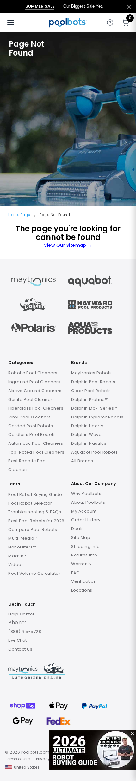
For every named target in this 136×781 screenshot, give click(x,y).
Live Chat (17, 640)
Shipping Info (85, 546)
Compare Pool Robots (32, 530)
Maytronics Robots (91, 373)
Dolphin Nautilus (88, 443)
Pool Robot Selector (30, 503)
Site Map (80, 538)
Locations (81, 590)
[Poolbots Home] (68, 22)
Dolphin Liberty (87, 426)
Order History (86, 520)
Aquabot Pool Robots (94, 452)
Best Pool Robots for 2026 (36, 521)
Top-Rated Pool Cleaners (36, 452)
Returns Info (84, 555)
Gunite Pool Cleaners (31, 400)
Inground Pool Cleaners (34, 382)
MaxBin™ (17, 556)
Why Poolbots (86, 493)
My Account (83, 511)
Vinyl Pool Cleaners (29, 417)
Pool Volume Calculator (34, 573)
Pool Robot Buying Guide (35, 494)
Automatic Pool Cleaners (35, 443)
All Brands (82, 461)
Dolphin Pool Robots (93, 382)
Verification (83, 581)
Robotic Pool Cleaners (33, 373)
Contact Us (20, 649)
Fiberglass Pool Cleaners (35, 408)
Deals (77, 529)
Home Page (19, 214)
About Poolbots (88, 502)
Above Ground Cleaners (35, 391)
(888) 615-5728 (24, 631)
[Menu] (11, 23)
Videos (16, 564)
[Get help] (110, 23)
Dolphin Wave (86, 434)
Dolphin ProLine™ (89, 400)
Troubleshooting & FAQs (34, 512)
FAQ (75, 573)
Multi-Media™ (23, 538)
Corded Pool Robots (30, 426)
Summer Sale (39, 6)
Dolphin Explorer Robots (97, 417)
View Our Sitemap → (68, 245)
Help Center (21, 614)
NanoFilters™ (22, 547)
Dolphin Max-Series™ (94, 408)
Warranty (81, 564)
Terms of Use (17, 759)
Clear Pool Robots (91, 391)
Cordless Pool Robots (32, 434)
